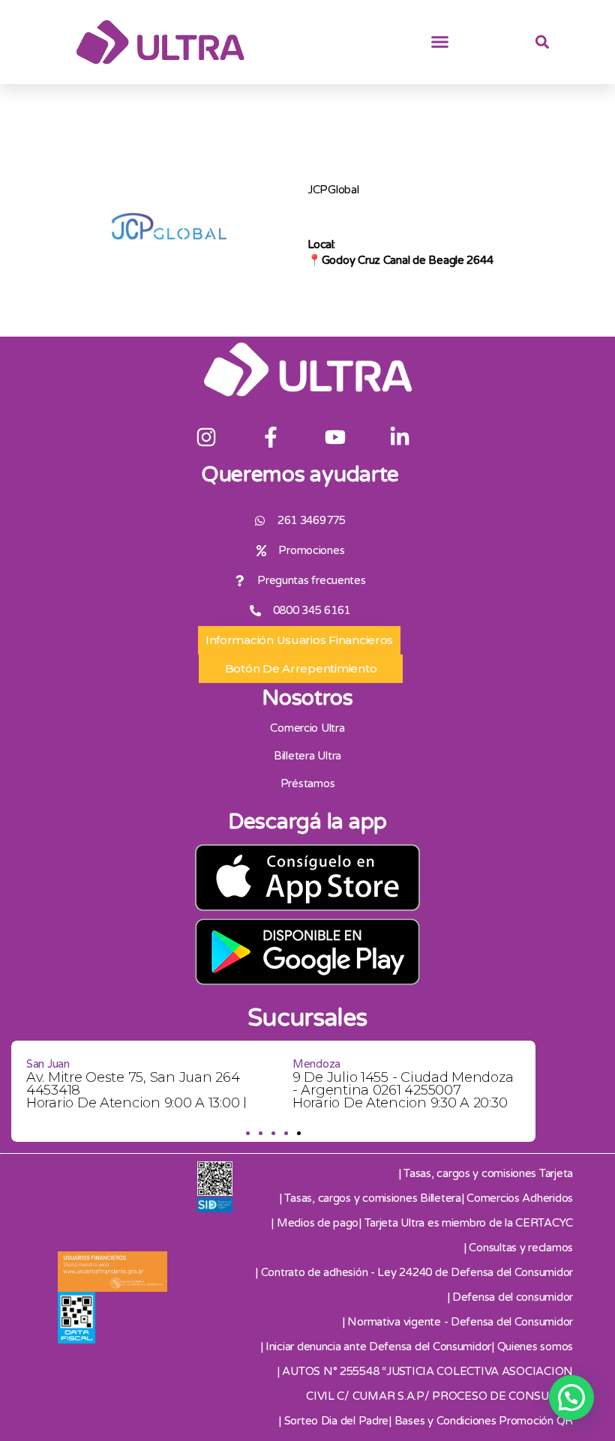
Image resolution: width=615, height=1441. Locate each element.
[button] (440, 42)
